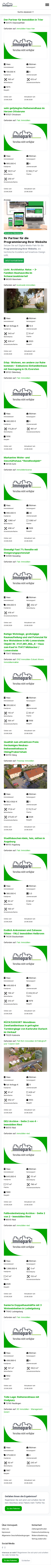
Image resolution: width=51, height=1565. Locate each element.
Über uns (5, 1529)
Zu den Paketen (13, 1508)
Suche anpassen (25, 12)
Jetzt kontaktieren (14, 260)
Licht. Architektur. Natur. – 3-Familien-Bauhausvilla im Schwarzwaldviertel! (20, 273)
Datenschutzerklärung (40, 1532)
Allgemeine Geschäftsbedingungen (16, 1535)
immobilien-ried (23, 1133)
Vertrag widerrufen (39, 1539)
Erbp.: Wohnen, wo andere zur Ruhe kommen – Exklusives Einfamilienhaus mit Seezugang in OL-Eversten (25, 366)
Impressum (6, 1532)
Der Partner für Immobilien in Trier (23, 19)
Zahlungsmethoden (39, 1529)
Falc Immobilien (23, 120)
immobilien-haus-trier (26, 28)
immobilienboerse (24, 470)
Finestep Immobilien (25, 761)
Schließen (26, 1560)
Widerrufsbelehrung (39, 1535)
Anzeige (7, 200)
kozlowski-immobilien (26, 285)
